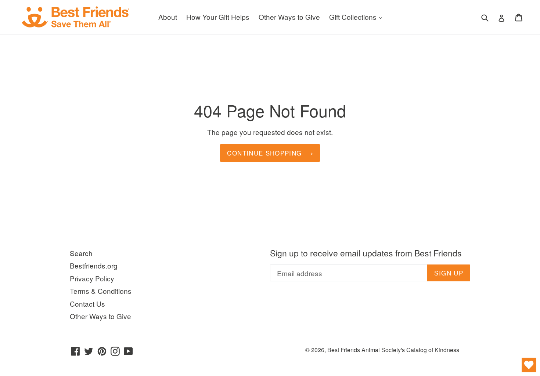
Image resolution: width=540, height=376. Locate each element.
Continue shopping (264, 152)
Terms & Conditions (101, 291)
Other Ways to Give (289, 17)
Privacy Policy (92, 278)
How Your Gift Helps (217, 17)
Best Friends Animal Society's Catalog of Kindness (393, 350)
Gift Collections (357, 16)
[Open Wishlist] (529, 365)
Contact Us (87, 304)
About (167, 17)
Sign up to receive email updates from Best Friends (366, 253)
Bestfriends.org (94, 265)
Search (81, 253)
